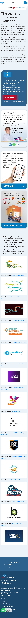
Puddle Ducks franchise (18, 480)
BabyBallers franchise (17, 275)
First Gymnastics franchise (18, 342)
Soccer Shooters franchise (18, 502)
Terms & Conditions (8, 606)
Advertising (5, 603)
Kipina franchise (15, 411)
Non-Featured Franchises (9, 604)
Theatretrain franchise (17, 547)
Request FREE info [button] (10, 97)
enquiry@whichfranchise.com (9, 580)
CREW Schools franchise (18, 320)
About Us (5, 601)
